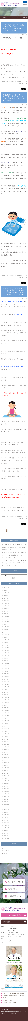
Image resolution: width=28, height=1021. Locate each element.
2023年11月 (5, 653)
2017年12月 (5, 817)
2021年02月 (5, 736)
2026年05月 (5, 590)
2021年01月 (5, 739)
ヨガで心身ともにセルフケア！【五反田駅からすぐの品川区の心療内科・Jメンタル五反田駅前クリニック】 (14, 563)
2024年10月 (5, 624)
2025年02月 (5, 613)
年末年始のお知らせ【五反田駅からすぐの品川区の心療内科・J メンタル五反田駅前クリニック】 (14, 547)
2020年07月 (5, 752)
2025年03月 (5, 611)
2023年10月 (5, 655)
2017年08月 (5, 820)
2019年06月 (5, 783)
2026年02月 (5, 595)
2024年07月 (5, 632)
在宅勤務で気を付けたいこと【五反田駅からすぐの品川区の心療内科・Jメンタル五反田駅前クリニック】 (14, 555)
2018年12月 (5, 796)
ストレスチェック (7, 1000)
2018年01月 (5, 814)
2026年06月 (5, 587)
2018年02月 (5, 812)
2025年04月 (5, 608)
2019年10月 (5, 775)
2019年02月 (5, 791)
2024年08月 (5, 629)
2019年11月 (5, 773)
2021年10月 (5, 718)
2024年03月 (5, 642)
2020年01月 (5, 767)
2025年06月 (5, 603)
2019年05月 (5, 786)
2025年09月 (5, 598)
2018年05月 (5, 807)
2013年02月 (5, 835)
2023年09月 (5, 658)
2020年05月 (5, 757)
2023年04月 (5, 671)
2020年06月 (5, 754)
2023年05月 (5, 668)
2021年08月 (5, 723)
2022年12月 (5, 681)
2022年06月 (5, 697)
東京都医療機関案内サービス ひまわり (13, 995)
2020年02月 (5, 765)
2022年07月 (5, 694)
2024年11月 (5, 621)
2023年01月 (5, 679)
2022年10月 (5, 687)
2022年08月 (5, 692)
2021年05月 (5, 731)
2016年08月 (5, 830)
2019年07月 (5, 781)
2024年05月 (5, 637)
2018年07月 (5, 804)
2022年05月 (5, 700)
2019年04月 (5, 788)
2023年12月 (5, 650)
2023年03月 (5, 673)
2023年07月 (5, 663)
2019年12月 (5, 770)
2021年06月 (5, 728)
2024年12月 (5, 619)
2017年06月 (5, 825)
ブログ (4, 848)
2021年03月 (5, 734)
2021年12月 (5, 713)
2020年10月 (5, 747)
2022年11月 (5, 684)
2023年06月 (5, 666)
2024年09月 (5, 626)
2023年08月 (5, 660)
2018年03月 (5, 809)
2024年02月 (5, 645)
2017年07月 (5, 822)
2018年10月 (5, 801)
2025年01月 (5, 616)
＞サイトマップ (4, 1009)
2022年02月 (5, 707)
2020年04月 (5, 760)
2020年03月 (5, 762)
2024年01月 (5, 647)
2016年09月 (5, 828)
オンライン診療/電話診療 (9, 1002)
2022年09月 (5, 689)
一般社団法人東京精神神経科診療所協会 (13, 993)
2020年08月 (5, 749)
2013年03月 (5, 833)
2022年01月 (5, 710)
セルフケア (5, 850)
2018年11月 (5, 799)
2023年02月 (5, 676)
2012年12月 (5, 838)
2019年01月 (5, 794)
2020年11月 (5, 744)
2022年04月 (5, 702)
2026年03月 (5, 593)
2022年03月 (5, 705)
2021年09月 (5, 721)
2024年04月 (5, 640)
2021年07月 (5, 726)
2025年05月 (5, 606)
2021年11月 (5, 715)
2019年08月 (5, 778)
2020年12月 (5, 741)
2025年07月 (5, 600)
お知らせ (4, 853)
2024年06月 (5, 634)
